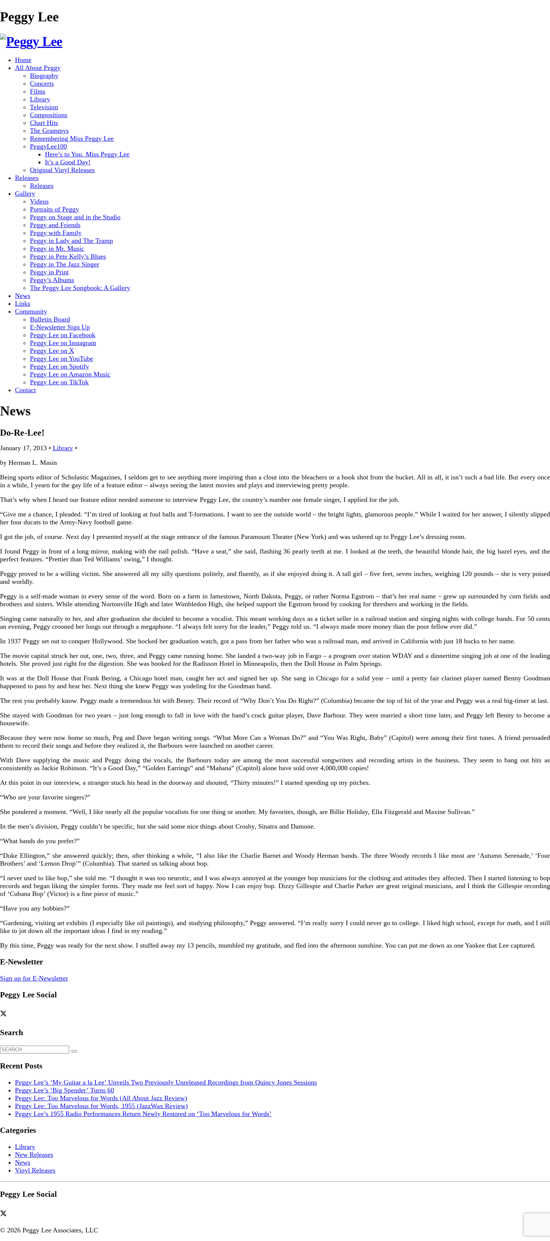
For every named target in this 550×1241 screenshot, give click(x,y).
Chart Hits (44, 122)
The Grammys (49, 130)
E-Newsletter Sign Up (60, 327)
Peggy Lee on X (52, 350)
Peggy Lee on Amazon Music (70, 374)
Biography (44, 75)
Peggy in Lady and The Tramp (71, 240)
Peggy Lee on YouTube (61, 358)
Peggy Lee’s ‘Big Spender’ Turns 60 (64, 1090)
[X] (6, 1013)
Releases (27, 178)
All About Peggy (38, 67)
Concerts (42, 83)
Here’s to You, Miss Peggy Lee (87, 154)
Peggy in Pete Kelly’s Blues (68, 256)
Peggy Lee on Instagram (63, 343)
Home (23, 60)
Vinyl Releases (35, 1170)
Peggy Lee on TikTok (59, 382)
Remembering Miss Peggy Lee (72, 138)
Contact (25, 390)
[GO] (74, 1051)
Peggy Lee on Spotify (59, 366)
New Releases (34, 1154)
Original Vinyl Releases (62, 170)
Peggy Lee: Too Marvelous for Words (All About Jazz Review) (101, 1098)
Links (22, 303)
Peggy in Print (49, 272)
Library (40, 99)
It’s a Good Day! (68, 162)
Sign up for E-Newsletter (34, 978)
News (22, 295)
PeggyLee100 (48, 146)
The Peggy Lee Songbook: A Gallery (80, 288)
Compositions (48, 115)
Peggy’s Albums (52, 280)
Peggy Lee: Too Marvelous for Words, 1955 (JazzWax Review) (101, 1106)
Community (31, 311)
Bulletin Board (50, 319)
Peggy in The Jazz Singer (64, 264)
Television (44, 107)
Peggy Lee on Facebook (62, 335)
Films (37, 91)
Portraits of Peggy (54, 209)
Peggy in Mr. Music (57, 248)
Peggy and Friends (55, 225)
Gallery (25, 193)
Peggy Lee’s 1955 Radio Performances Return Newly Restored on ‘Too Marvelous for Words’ (143, 1113)
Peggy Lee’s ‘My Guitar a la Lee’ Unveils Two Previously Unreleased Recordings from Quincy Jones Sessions (166, 1082)
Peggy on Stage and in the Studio (75, 217)
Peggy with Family (56, 233)
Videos (39, 201)
